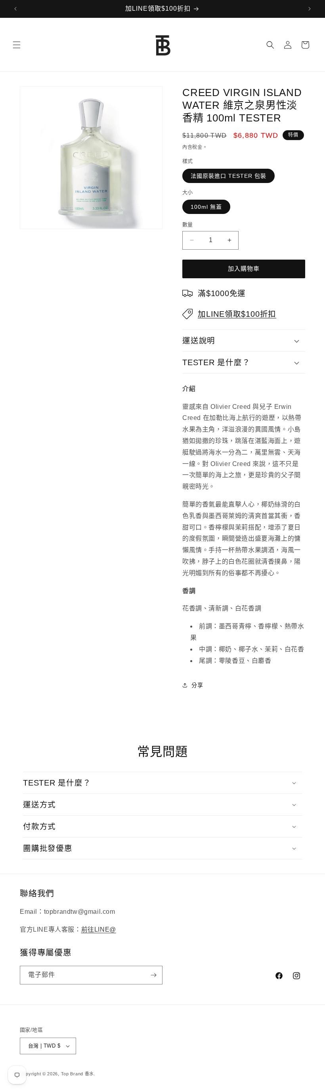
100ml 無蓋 (206, 207)
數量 (187, 224)
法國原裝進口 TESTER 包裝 (228, 176)
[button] (16, 45)
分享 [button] (197, 685)
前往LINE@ (98, 929)
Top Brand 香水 (77, 1073)
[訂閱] (153, 975)
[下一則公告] (309, 8)
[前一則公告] (15, 8)
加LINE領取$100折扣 (237, 314)
